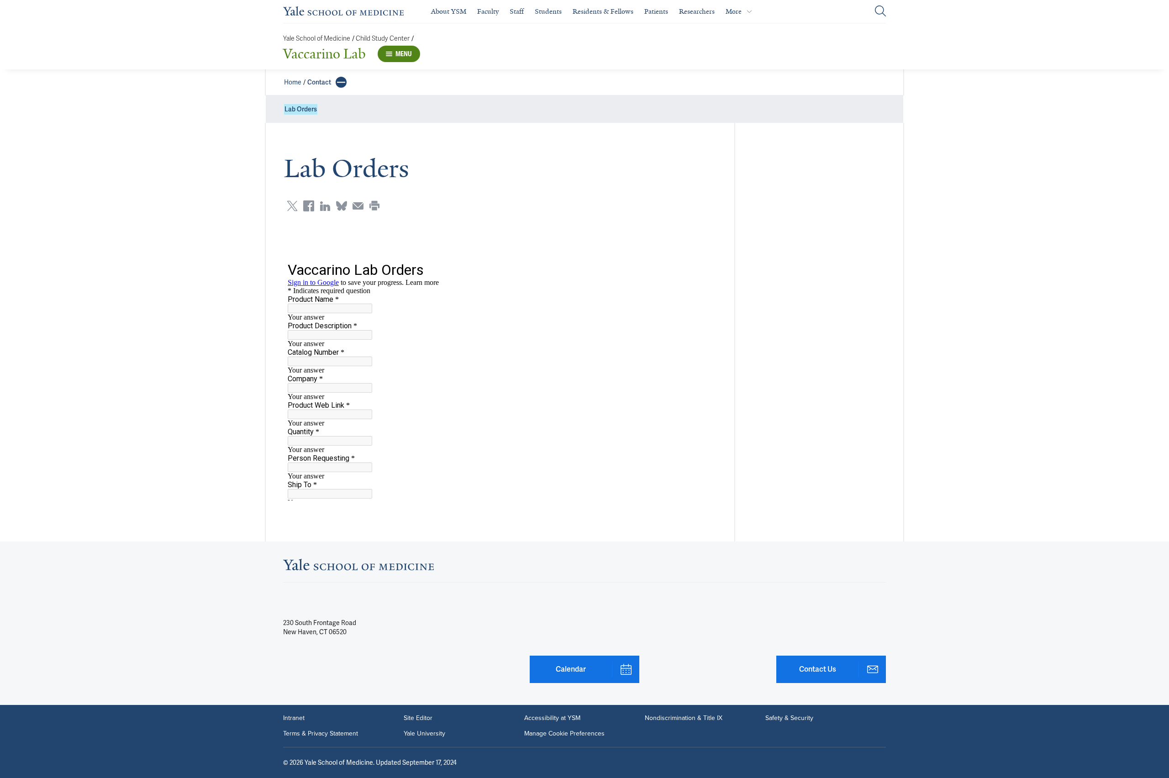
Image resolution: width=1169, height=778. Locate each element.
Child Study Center (383, 38)
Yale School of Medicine (316, 38)
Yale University (424, 734)
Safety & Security (789, 718)
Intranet (294, 718)
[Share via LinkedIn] (325, 205)
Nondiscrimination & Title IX (683, 718)
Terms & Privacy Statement (320, 734)
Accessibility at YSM (552, 718)
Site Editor (418, 718)
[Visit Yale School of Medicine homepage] (358, 567)
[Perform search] (880, 11)
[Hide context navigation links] (341, 82)
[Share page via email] (358, 205)
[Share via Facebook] (308, 205)
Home (292, 82)
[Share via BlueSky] (341, 205)
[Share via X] (292, 205)
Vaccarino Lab (324, 54)
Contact (319, 82)
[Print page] (374, 205)
